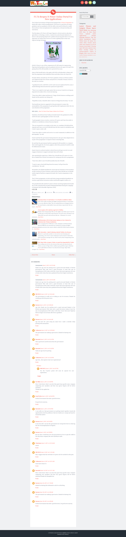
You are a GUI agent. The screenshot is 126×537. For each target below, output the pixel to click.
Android (88, 34)
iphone (91, 41)
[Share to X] (35, 189)
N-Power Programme (66, 22)
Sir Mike (37, 381)
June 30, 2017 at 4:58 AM (46, 492)
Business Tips (89, 37)
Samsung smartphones (88, 55)
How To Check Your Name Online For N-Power (51, 111)
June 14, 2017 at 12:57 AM (47, 470)
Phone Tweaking (83, 49)
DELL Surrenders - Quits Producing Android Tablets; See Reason (54, 232)
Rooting (94, 46)
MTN (80, 32)
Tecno (81, 34)
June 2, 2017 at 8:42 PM (48, 396)
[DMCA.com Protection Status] (83, 74)
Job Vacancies (58, 192)
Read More (38, 207)
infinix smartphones (85, 39)
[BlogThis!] (33, 189)
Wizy (63, 534)
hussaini (37, 339)
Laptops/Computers (83, 51)
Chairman (38, 443)
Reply (37, 275)
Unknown (38, 330)
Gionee (85, 41)
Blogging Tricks (83, 53)
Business (88, 44)
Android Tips (90, 53)
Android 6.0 (91, 48)
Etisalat (94, 35)
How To (85, 32)
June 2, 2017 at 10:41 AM (46, 319)
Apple (80, 48)
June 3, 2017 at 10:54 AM (48, 443)
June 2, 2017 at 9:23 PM (47, 409)
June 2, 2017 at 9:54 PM (46, 421)
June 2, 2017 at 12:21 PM (47, 339)
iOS (88, 41)
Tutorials (90, 42)
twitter (86, 48)
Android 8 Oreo (84, 56)
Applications (82, 35)
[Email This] (32, 189)
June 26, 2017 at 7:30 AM (46, 483)
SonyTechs (38, 396)
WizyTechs (49, 192)
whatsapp (81, 37)
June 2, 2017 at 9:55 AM (49, 265)
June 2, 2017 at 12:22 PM (47, 348)
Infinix (85, 42)
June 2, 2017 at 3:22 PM (47, 357)
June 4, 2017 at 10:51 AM (47, 461)
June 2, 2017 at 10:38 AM (46, 305)
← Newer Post (34, 255)
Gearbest (81, 55)
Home (53, 255)
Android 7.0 (93, 49)
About (76, 532)
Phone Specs (91, 28)
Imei (95, 48)
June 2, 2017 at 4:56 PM (47, 381)
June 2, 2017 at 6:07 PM (52, 368)
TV (91, 46)
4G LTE (92, 44)
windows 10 (93, 51)
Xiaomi (94, 42)
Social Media (87, 46)
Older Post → (72, 255)
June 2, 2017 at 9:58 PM (46, 432)
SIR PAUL (38, 294)
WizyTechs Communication (62, 532)
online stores (82, 44)
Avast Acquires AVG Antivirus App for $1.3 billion (50, 210)
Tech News (66, 192)
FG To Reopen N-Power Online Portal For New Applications (53, 17)
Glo (95, 37)
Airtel (94, 34)
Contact (72, 532)
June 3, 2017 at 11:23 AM (47, 452)
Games (94, 39)
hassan (37, 305)
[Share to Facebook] (36, 189)
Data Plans (92, 32)
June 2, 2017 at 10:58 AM (47, 330)
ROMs (94, 53)
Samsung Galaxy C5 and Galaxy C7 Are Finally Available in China (55, 199)
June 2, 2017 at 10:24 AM (47, 294)
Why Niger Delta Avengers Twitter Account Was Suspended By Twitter (56, 242)
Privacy (67, 534)
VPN (83, 48)
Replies (39, 365)
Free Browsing (92, 30)
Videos (81, 41)
